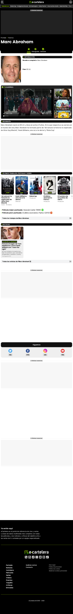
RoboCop (13, 6)
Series (8, 575)
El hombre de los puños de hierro (63, 198)
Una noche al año (53, 6)
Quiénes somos (31, 565)
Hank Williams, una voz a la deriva (21, 198)
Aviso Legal (52, 565)
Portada (3, 38)
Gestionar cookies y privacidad (58, 571)
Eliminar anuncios (37, 10)
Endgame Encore (22, 6)
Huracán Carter (29, 210)
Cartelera (10, 570)
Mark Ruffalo (63, 6)
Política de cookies (54, 569)
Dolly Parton (42, 6)
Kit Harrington (33, 6)
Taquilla (9, 583)
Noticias (9, 568)
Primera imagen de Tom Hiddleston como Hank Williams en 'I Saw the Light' (11, 246)
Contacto (29, 567)
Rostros (11, 38)
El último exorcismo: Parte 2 (48, 198)
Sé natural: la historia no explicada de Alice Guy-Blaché (6, 199)
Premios (9, 580)
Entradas (9, 588)
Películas (9, 573)
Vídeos (9, 578)
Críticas (9, 585)
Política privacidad (55, 567)
